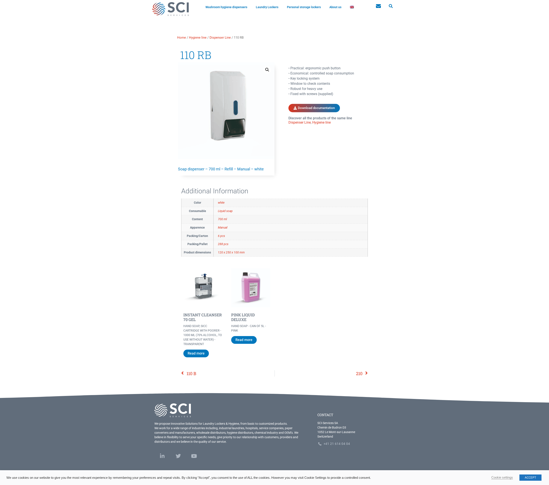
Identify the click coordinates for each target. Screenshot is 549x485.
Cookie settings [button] (502, 477)
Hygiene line (198, 37)
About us (335, 7)
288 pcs (223, 244)
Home (181, 37)
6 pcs (221, 236)
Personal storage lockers (304, 7)
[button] (390, 6)
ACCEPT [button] (530, 477)
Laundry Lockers (267, 7)
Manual (222, 227)
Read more (196, 353)
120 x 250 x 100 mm (231, 252)
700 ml (222, 219)
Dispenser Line (220, 37)
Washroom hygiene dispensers (226, 7)
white (221, 203)
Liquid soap (225, 211)
